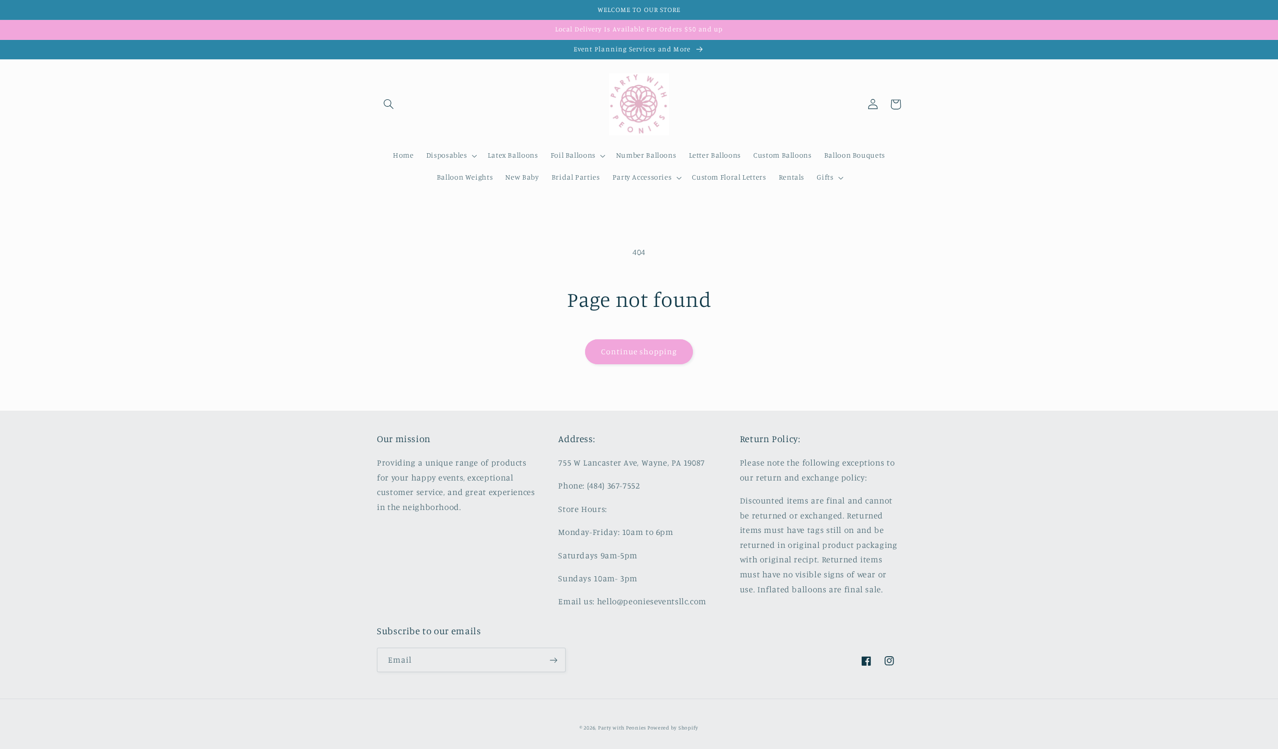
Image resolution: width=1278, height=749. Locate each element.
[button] (388, 104)
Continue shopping (639, 351)
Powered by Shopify (672, 728)
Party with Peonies (622, 728)
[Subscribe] (553, 660)
